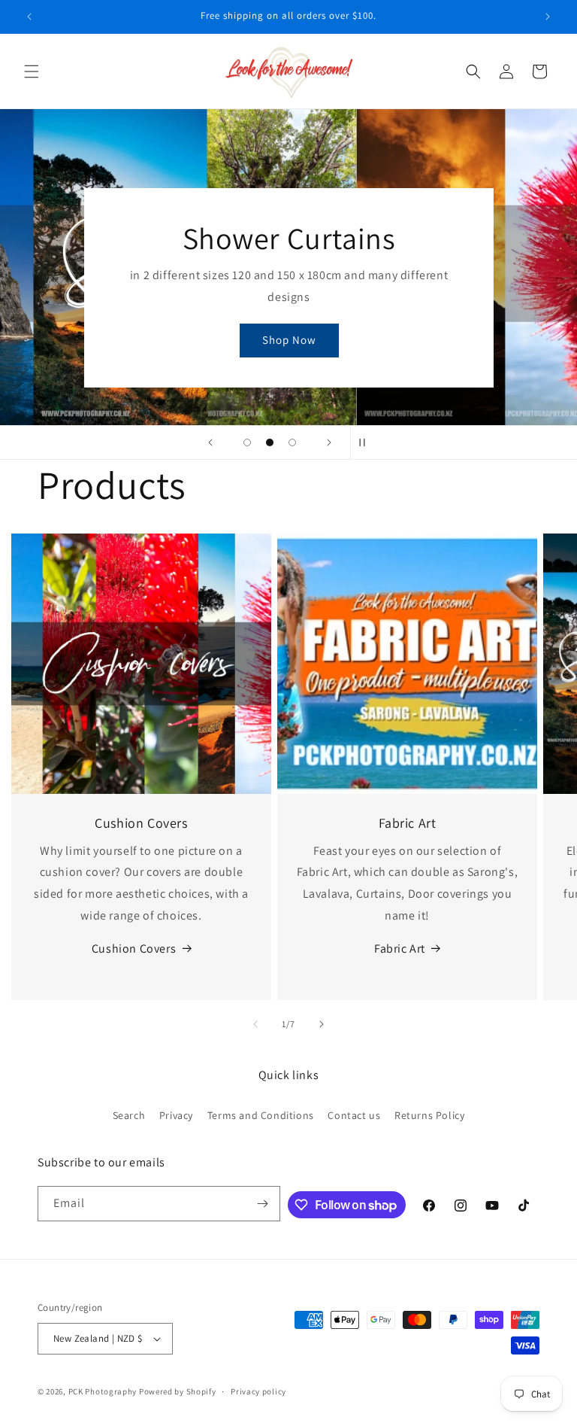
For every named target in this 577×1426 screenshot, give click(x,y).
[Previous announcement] (29, 16)
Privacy (176, 1115)
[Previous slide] (210, 442)
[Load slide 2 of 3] (269, 442)
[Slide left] (255, 1024)
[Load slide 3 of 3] (292, 442)
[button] (31, 71)
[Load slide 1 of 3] (247, 442)
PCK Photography (102, 1391)
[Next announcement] (547, 16)
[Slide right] (321, 1024)
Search (129, 1115)
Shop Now (288, 340)
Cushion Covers (134, 948)
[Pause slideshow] (366, 442)
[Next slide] (329, 442)
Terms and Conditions (260, 1115)
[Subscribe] (262, 1203)
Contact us (354, 1115)
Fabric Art (399, 948)
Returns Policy (429, 1115)
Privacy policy (258, 1391)
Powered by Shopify (177, 1391)
